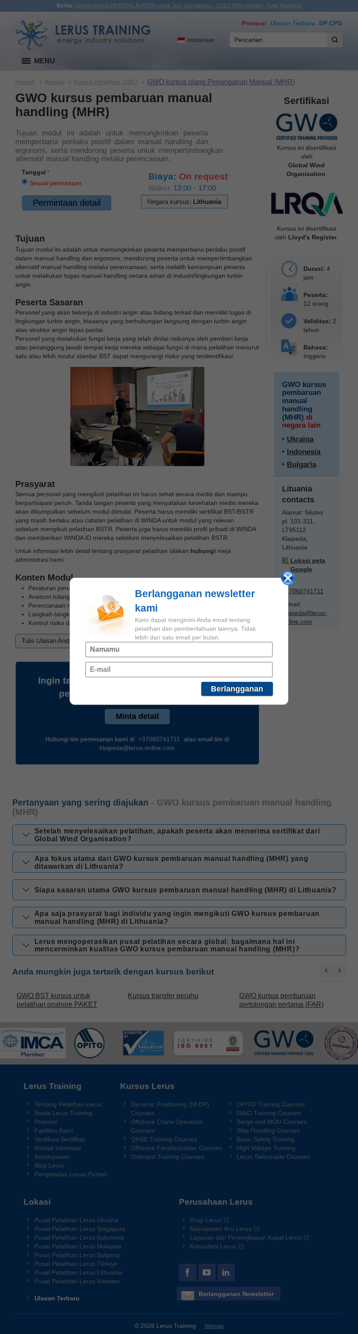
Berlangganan (237, 688)
